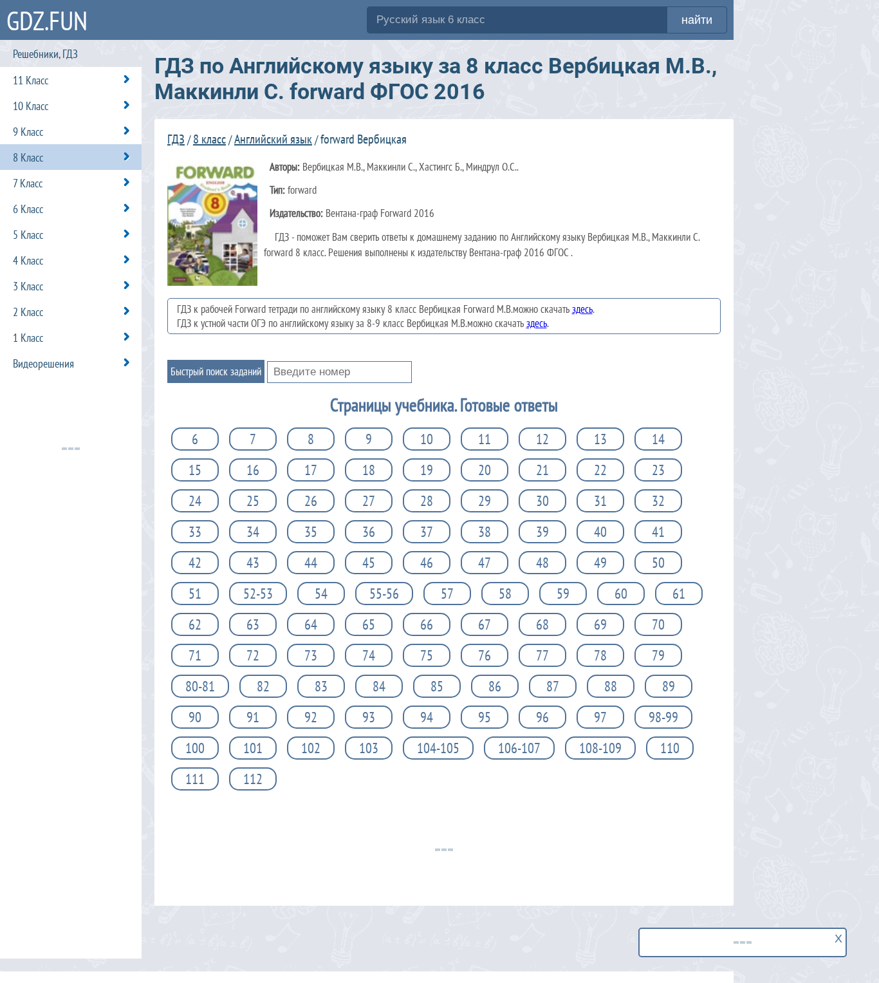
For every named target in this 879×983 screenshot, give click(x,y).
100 (195, 748)
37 (426, 532)
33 (195, 532)
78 (600, 655)
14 (658, 439)
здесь (582, 309)
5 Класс (28, 234)
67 (484, 624)
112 (253, 779)
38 (484, 532)
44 (310, 563)
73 (310, 655)
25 (252, 501)
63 (252, 624)
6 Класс (28, 208)
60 (621, 594)
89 (668, 686)
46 (426, 563)
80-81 (200, 686)
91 (252, 717)
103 (368, 748)
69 (600, 624)
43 (252, 563)
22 (600, 470)
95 (484, 717)
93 (368, 717)
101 (253, 748)
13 (600, 439)
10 (426, 439)
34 (252, 532)
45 (368, 563)
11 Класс (30, 80)
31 (600, 501)
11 (484, 439)
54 (321, 594)
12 (542, 439)
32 (658, 501)
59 (563, 594)
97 (600, 717)
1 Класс (28, 337)
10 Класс (30, 105)
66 (426, 624)
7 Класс (27, 183)
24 (195, 501)
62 (195, 624)
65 (368, 624)
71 (195, 655)
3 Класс (28, 286)
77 (542, 655)
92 (310, 717)
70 (658, 624)
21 (542, 470)
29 (484, 501)
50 (658, 563)
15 (195, 470)
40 (600, 532)
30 (542, 501)
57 (447, 594)
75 (426, 655)
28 (426, 501)
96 (542, 717)
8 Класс (28, 157)
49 (600, 563)
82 (263, 686)
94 (426, 717)
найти (696, 20)
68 (542, 624)
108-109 (600, 748)
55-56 (384, 594)
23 (658, 470)
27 (368, 501)
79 (658, 655)
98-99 (663, 717)
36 (368, 532)
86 (494, 686)
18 (368, 470)
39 (542, 532)
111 (195, 779)
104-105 (438, 748)
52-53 (258, 594)
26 (310, 501)
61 (678, 594)
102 (310, 748)
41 (658, 532)
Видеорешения (43, 363)
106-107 (519, 748)
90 (195, 717)
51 (195, 594)
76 (484, 655)
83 (321, 686)
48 (542, 563)
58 (505, 594)
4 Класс (28, 260)
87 (552, 686)
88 (610, 686)
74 (368, 655)
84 (379, 686)
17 (310, 470)
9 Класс (28, 131)
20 (484, 470)
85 (436, 686)
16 (252, 470)
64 (310, 624)
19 (426, 470)
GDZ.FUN (47, 20)
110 (670, 748)
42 (195, 563)
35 (310, 532)
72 (252, 655)
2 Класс (28, 311)
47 (484, 563)
